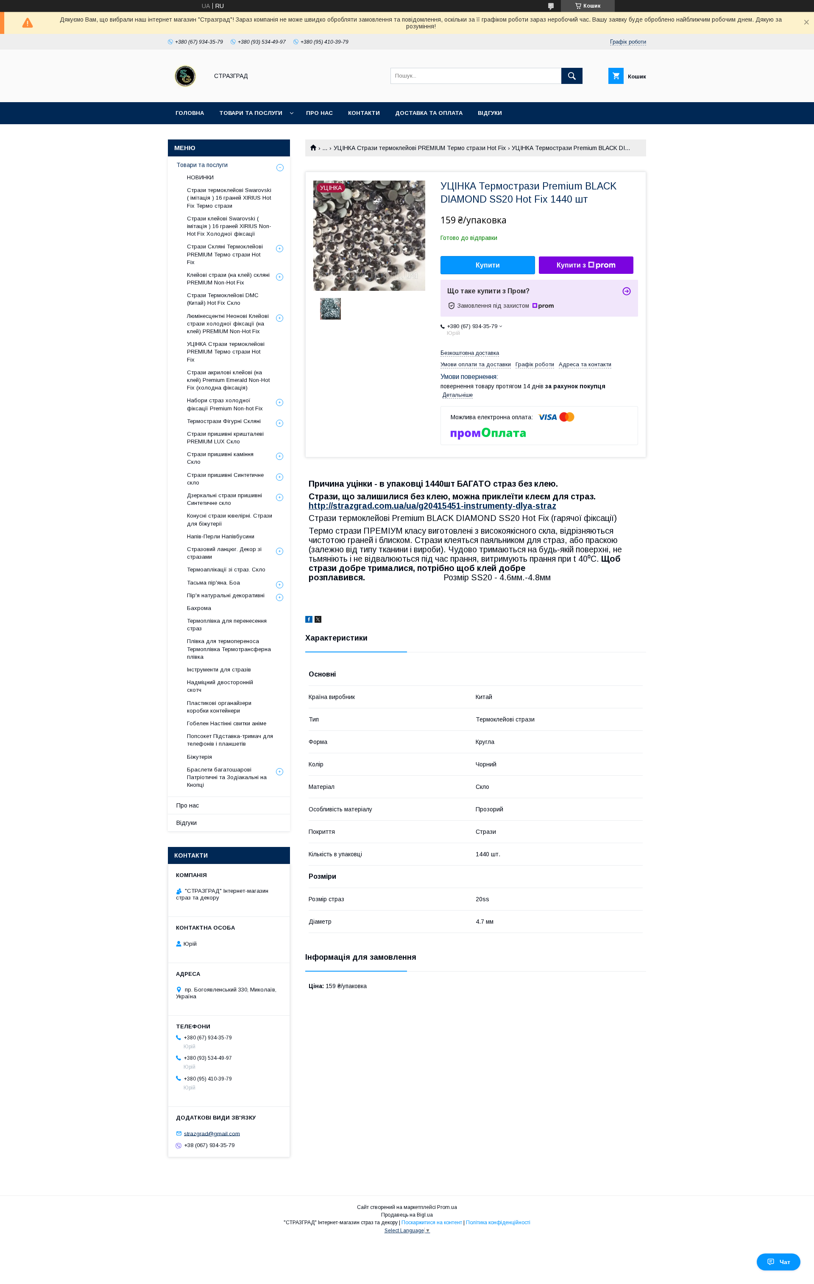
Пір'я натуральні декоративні (226, 595)
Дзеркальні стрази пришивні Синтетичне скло (224, 499)
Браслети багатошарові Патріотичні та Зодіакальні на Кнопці (227, 777)
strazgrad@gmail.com (212, 1133)
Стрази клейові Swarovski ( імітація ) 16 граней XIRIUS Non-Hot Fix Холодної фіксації (229, 226)
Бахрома (199, 608)
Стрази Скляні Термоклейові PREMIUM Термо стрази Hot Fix (225, 254)
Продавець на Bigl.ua (407, 1215)
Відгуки (490, 113)
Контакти (364, 113)
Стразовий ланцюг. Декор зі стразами (224, 553)
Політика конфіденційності (498, 1223)
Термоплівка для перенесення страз (227, 625)
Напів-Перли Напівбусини (220, 536)
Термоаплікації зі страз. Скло (226, 569)
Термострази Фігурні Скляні (224, 421)
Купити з (571, 265)
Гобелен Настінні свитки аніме (226, 723)
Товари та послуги (250, 113)
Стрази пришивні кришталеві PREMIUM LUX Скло (225, 438)
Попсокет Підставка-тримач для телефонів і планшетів (230, 740)
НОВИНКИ (200, 177)
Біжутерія (199, 757)
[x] (318, 620)
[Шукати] (572, 76)
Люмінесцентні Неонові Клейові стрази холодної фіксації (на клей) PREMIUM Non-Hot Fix (228, 323)
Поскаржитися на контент (431, 1223)
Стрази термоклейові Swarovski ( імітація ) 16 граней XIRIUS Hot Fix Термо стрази (229, 198)
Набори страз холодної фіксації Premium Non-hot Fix (225, 404)
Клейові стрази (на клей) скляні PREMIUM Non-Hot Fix (228, 279)
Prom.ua (447, 1207)
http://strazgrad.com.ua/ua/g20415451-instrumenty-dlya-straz (432, 505)
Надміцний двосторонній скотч (220, 686)
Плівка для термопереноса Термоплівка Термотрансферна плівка (229, 649)
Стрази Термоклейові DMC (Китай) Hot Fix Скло (223, 299)
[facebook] (308, 620)
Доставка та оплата (429, 113)
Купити (488, 265)
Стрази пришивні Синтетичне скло (225, 479)
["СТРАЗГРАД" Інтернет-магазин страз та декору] (186, 91)
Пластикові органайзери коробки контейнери (219, 707)
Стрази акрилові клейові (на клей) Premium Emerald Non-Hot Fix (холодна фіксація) (228, 380)
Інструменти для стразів (219, 669)
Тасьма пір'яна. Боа (213, 582)
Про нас (319, 113)
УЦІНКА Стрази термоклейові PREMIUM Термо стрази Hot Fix (420, 148)
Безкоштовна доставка (469, 353)
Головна (190, 113)
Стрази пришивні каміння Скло (220, 458)
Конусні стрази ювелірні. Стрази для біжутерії (229, 519)
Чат (785, 1262)
